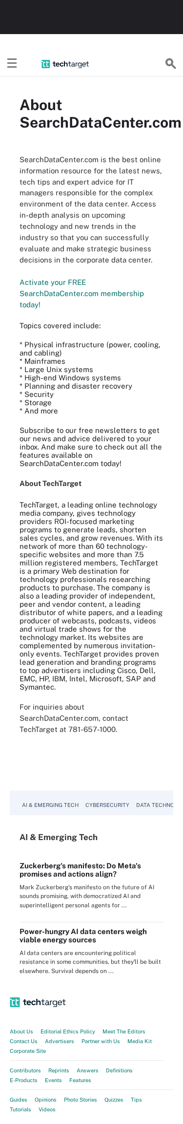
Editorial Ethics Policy (68, 1031)
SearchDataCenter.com (59, 463)
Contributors (25, 1070)
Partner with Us (100, 1041)
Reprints (58, 1070)
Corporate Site (28, 1051)
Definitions (119, 1070)
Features (80, 1080)
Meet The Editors (123, 1031)
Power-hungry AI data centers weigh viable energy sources (83, 935)
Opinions (46, 1100)
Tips (136, 1100)
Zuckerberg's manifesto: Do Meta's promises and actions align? (80, 870)
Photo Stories (80, 1100)
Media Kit (139, 1041)
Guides (18, 1100)
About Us (21, 1031)
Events (53, 1080)
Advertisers (59, 1041)
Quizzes (113, 1100)
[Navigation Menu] (12, 64)
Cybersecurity (107, 805)
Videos (47, 1109)
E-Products (24, 1080)
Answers (88, 1070)
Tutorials (20, 1109)
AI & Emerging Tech (50, 805)
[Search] (171, 64)
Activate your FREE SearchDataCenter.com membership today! (82, 293)
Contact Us (24, 1041)
